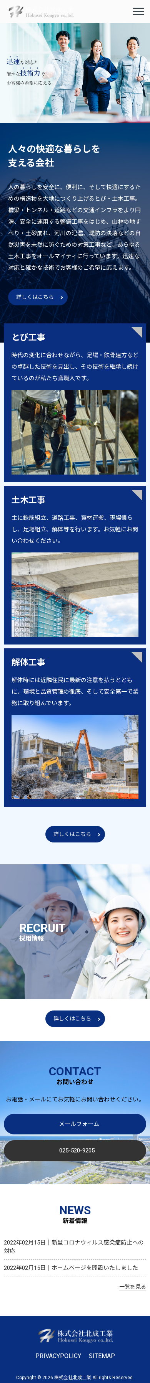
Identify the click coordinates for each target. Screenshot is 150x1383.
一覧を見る (132, 1287)
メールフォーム (79, 1124)
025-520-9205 (77, 1150)
